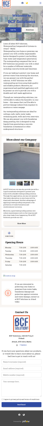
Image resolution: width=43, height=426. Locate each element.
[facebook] (22, 3)
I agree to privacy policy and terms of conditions (21, 399)
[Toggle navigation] (40, 3)
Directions (30, 30)
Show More (21, 223)
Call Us (13, 30)
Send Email (21, 405)
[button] (20, 183)
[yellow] (27, 3)
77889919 (23, 345)
